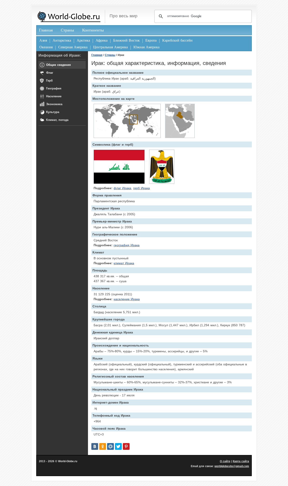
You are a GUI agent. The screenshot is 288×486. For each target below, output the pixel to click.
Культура (52, 112)
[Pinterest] (126, 446)
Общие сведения (58, 65)
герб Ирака (141, 188)
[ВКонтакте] (94, 446)
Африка (102, 40)
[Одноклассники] (102, 446)
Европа (151, 40)
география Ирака (127, 245)
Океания (46, 47)
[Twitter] (118, 446)
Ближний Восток (126, 40)
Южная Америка (146, 47)
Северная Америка (73, 47)
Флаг (49, 72)
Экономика (54, 104)
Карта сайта (241, 461)
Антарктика (62, 40)
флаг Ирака (122, 188)
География (53, 88)
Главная (46, 30)
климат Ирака (124, 263)
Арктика (83, 40)
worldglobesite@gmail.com (231, 466)
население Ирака (127, 299)
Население (53, 96)
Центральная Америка (110, 47)
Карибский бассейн (177, 40)
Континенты (93, 30)
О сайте (225, 461)
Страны (67, 30)
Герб (49, 80)
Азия (43, 40)
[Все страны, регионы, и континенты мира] (68, 16)
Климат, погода (57, 120)
